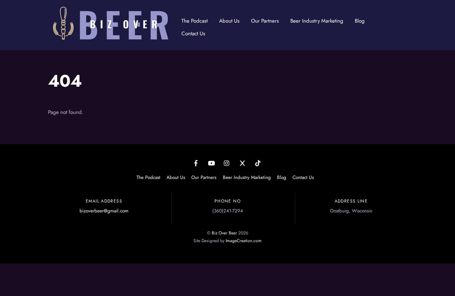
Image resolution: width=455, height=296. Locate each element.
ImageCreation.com (244, 240)
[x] (242, 162)
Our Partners (265, 20)
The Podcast (194, 20)
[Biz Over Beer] (110, 38)
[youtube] (211, 162)
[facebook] (196, 162)
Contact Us (193, 33)
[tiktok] (258, 162)
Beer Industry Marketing (316, 20)
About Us (229, 20)
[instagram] (227, 162)
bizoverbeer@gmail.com (104, 210)
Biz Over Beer (224, 233)
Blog (360, 20)
